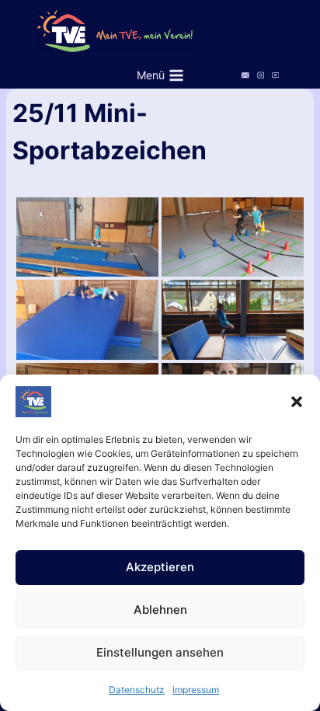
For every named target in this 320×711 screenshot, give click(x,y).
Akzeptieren (160, 566)
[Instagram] (260, 75)
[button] (296, 402)
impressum (195, 689)
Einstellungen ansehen (160, 652)
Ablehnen (160, 609)
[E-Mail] (245, 75)
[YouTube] (275, 75)
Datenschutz (137, 689)
